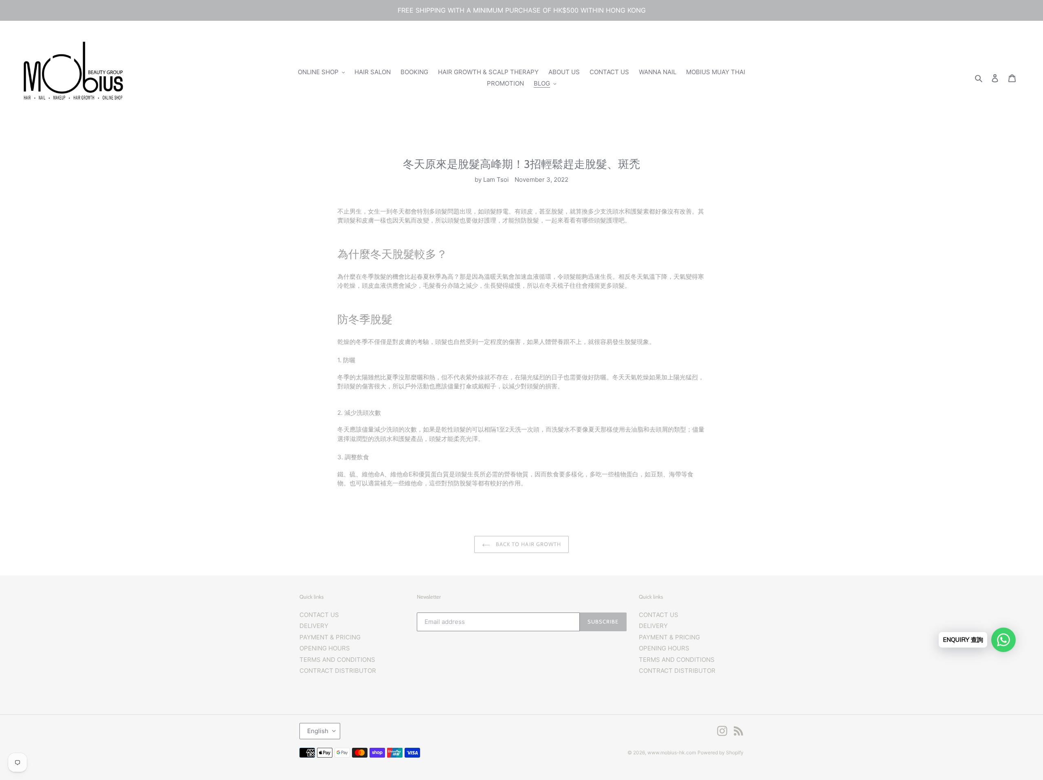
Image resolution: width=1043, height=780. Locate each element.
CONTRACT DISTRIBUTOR (337, 670)
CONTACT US (319, 615)
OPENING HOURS (324, 648)
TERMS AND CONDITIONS (337, 659)
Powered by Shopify (721, 752)
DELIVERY (313, 626)
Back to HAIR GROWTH (527, 544)
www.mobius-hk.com (671, 752)
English (317, 731)
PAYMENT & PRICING (330, 637)
